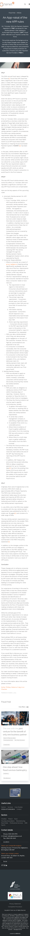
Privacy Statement (15, 904)
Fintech (10, 819)
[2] (20, 146)
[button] (25, 4)
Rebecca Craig (16, 687)
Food (15, 819)
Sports (3, 825)
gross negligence (11, 264)
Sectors (3, 807)
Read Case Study (18, 724)
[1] (9, 78)
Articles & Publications (8, 809)
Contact (19, 809)
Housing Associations (7, 821)
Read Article (20, 762)
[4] (15, 513)
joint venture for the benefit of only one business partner (15, 731)
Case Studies (19, 807)
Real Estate (4, 823)
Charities (3, 819)
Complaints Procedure (15, 907)
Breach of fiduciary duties (9, 738)
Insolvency (6, 773)
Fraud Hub (12, 13)
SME (26, 823)
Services (10, 807)
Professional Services (16, 823)
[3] (10, 468)
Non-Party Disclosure (20, 740)
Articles (19, 13)
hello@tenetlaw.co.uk (15, 836)
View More (22, 707)
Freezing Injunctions (8, 740)
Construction (7, 744)
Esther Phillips (6, 687)
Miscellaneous (7, 778)
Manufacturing (20, 821)
